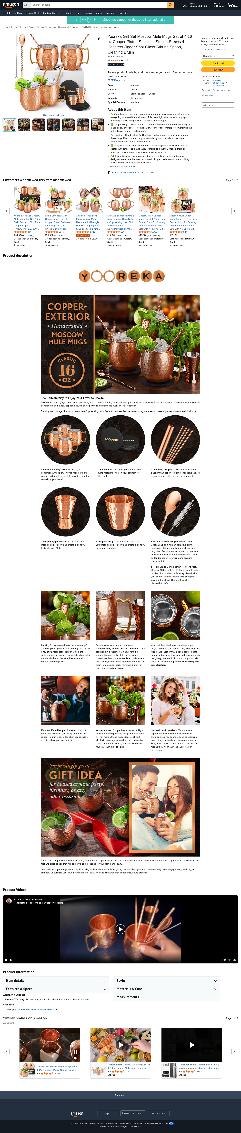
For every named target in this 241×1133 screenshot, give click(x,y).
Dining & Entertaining (46, 27)
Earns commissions (34, 899)
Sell (78, 13)
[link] (27, 222)
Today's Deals (33, 13)
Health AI (17, 13)
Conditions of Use (79, 1123)
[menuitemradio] (229, 960)
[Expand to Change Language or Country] (186, 6)
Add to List (208, 105)
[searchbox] (99, 5)
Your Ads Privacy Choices (156, 1123)
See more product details (123, 166)
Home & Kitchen (10, 27)
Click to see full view (53, 115)
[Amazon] (11, 5)
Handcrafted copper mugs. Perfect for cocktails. (39, 902)
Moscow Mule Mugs (110, 27)
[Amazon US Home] (77, 1114)
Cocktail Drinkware (90, 27)
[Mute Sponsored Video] (76, 1058)
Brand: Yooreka (116, 56)
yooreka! (217, 80)
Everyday (123, 13)
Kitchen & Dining (27, 27)
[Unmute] (235, 960)
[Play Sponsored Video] (121, 1044)
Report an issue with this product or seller (132, 172)
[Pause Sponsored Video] (76, 1052)
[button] (6, 13)
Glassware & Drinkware (68, 27)
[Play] (5, 960)
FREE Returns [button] (115, 80)
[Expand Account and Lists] (210, 6)
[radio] (9, 125)
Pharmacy (110, 13)
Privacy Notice (96, 1123)
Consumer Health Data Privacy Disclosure (123, 1123)
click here (84, 999)
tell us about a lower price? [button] (38, 1009)
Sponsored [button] (7, 1023)
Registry (88, 13)
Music (99, 13)
